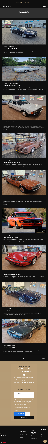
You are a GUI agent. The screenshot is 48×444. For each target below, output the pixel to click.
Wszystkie (12, 46)
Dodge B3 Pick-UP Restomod (12, 162)
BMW (9, 46)
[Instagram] (5, 435)
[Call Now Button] (45, 441)
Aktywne (5, 46)
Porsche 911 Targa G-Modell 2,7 (13, 274)
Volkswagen (10, 83)
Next (43, 358)
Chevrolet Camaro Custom (11, 237)
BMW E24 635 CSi (8, 311)
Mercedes (6, 121)
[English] (2, 442)
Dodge (9, 160)
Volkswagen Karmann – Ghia (12, 85)
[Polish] (5, 442)
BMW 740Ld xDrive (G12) (11, 49)
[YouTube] (3, 435)
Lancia (5, 345)
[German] (3, 442)
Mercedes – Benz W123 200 (11, 124)
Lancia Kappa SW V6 (9, 348)
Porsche (9, 272)
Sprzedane (10, 121)
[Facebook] (1, 435)
